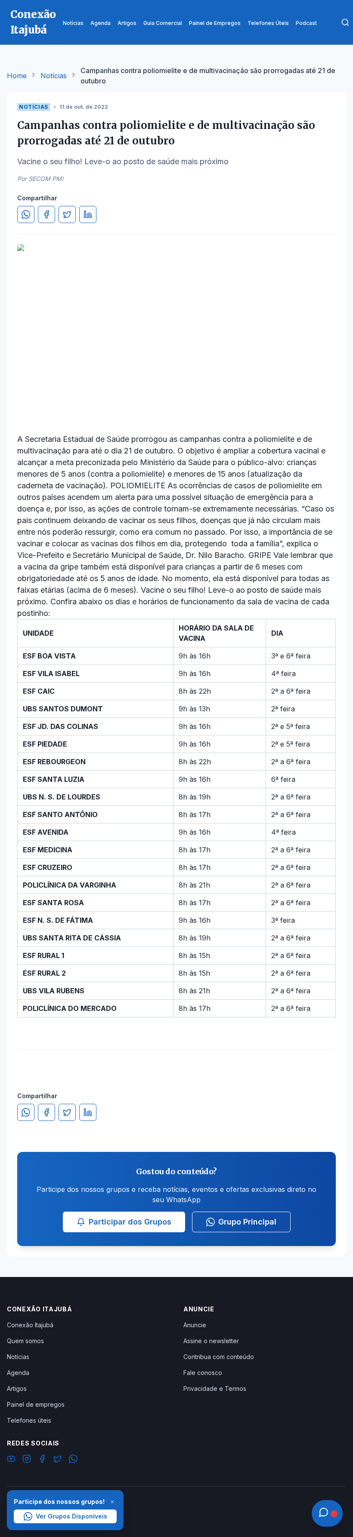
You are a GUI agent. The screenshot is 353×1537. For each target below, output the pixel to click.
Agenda (18, 1372)
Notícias (53, 75)
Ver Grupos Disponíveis (71, 1516)
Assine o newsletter (211, 1340)
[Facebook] (42, 1460)
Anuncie (194, 1325)
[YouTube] (11, 1460)
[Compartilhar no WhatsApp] (25, 214)
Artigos (17, 1388)
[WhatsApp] (73, 1460)
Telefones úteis (29, 1420)
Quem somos (25, 1340)
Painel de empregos (36, 1404)
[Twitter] (57, 1460)
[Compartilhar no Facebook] (46, 214)
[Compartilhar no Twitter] (67, 214)
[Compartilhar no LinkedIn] (87, 214)
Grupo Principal (247, 1221)
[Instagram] (26, 1460)
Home (17, 75)
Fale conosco (202, 1372)
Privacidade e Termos (214, 1388)
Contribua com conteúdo (218, 1356)
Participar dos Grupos (130, 1221)
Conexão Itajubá (30, 1325)
